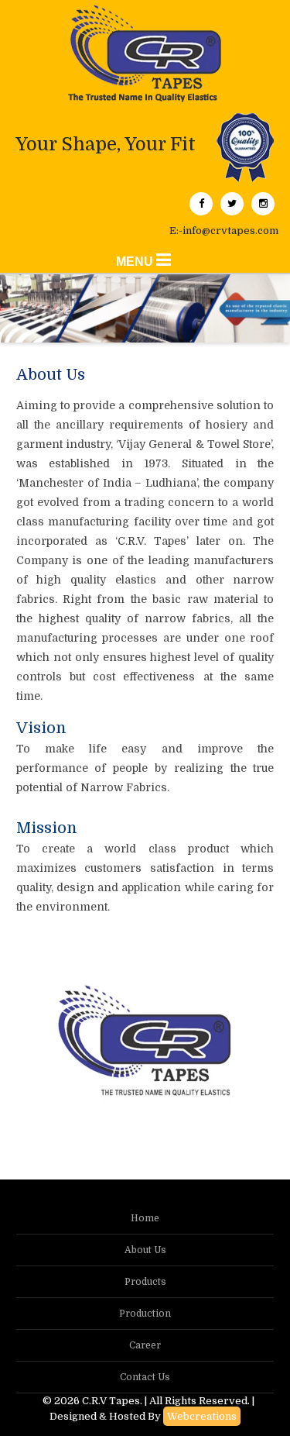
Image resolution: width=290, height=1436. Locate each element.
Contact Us (145, 1377)
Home (145, 1218)
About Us (145, 1250)
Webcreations (202, 1416)
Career (145, 1345)
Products (145, 1281)
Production (145, 1313)
